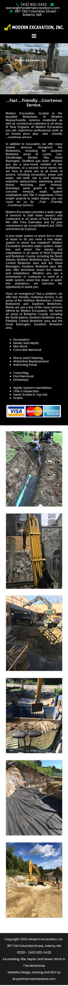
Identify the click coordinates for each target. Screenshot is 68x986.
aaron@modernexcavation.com (33, 7)
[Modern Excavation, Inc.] (34, 27)
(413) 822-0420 (34, 4)
